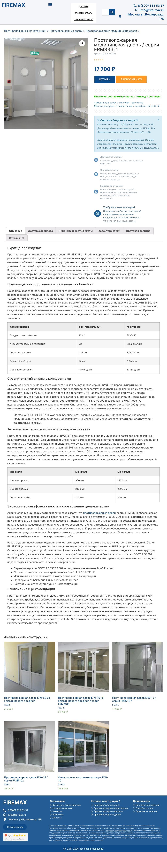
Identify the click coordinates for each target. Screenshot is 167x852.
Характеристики (109, 230)
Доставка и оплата (40, 230)
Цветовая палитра (138, 230)
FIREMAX (13, 5)
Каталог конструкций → (106, 801)
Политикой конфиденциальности (119, 830)
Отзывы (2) (16, 238)
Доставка (83, 6)
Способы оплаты (83, 13)
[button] (50, 4)
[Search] (112, 12)
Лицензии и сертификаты (76, 230)
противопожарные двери (99, 512)
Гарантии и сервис (83, 19)
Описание (15, 230)
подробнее (105, 163)
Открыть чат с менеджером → (119, 220)
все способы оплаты (110, 179)
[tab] (15, 230)
